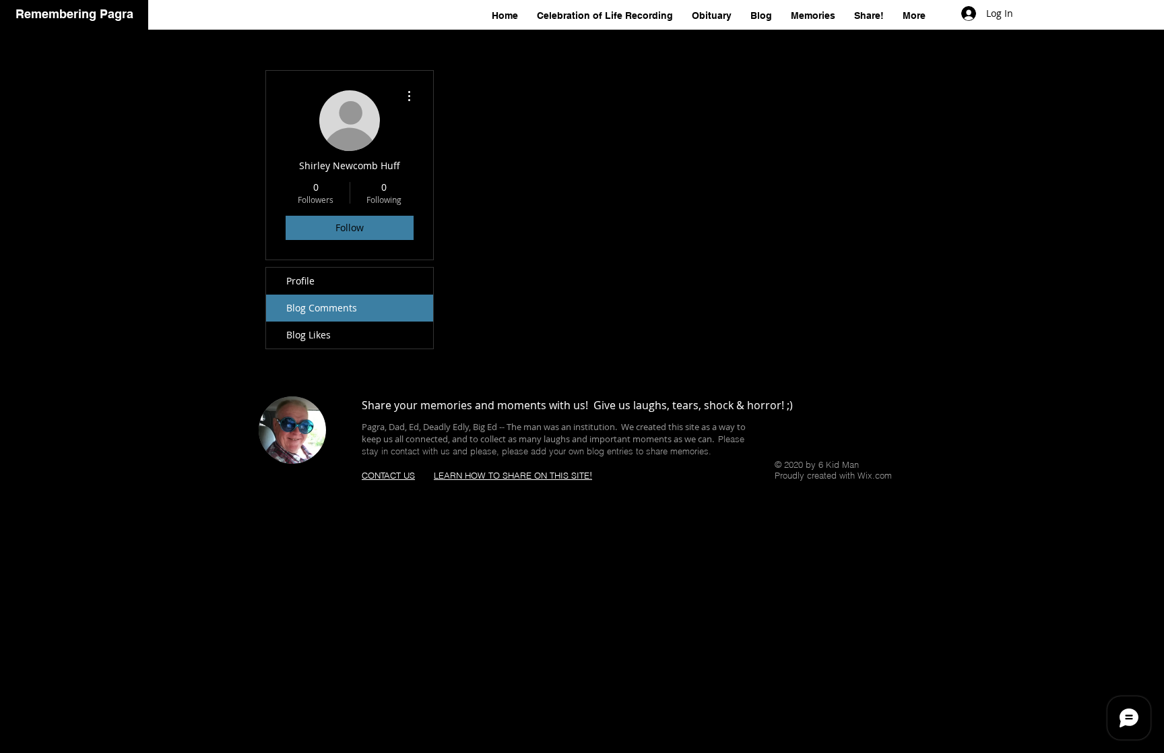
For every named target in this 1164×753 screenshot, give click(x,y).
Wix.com (875, 475)
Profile (300, 280)
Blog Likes (308, 334)
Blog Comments (321, 307)
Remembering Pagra (74, 14)
